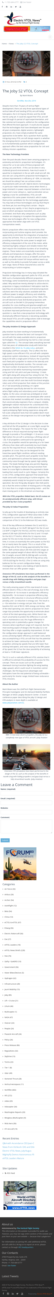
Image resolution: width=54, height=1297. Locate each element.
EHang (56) (9, 928)
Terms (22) (9, 1062)
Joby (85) (8, 995)
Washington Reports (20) (15, 1112)
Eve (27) (8, 939)
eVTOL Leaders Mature (13, 1158)
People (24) (9, 1028)
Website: (4, 808)
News (11, 43)
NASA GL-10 (20, 348)
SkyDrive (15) (10, 1056)
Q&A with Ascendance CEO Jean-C (18, 1143)
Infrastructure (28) (12, 984)
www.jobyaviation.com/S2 (13, 703)
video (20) (9, 1101)
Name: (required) (8, 789)
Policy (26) (9, 1040)
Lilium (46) (9, 1006)
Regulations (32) (11, 1051)
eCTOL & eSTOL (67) (13, 922)
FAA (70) (8, 956)
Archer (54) (9, 900)
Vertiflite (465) (10, 1090)
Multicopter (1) (11, 1012)
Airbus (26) (9, 894)
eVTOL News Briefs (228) (15, 950)
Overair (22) (9, 1023)
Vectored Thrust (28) (13, 1079)
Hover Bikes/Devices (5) (14, 973)
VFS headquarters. (26, 1247)
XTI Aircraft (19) (11, 1129)
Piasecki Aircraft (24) (13, 1034)
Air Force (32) (10, 889)
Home (4, 43)
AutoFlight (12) (11, 906)
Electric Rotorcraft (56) (14, 933)
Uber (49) (8, 1073)
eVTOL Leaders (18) (12, 945)
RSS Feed (11, 1173)
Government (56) (11, 967)
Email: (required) (8, 798)
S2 (16, 342)
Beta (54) (8, 911)
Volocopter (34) (11, 1107)
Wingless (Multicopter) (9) (15, 1118)
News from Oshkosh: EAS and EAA (18, 1147)
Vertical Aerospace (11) (14, 1084)
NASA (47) (9, 1017)
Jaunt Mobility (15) (12, 989)
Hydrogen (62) (10, 978)
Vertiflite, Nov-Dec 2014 (26, 101)
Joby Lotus (30, 348)
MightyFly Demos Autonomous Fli (18, 1154)
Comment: (5, 817)
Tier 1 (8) (8, 1068)
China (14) (9, 917)
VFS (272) (8, 1095)
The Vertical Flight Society (28, 1228)
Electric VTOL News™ (44, 1294)
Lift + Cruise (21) (11, 1001)
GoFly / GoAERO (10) (13, 961)
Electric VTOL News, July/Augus (17, 1150)
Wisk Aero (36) (10, 1123)
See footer (12, 1265)
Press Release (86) (12, 1045)
